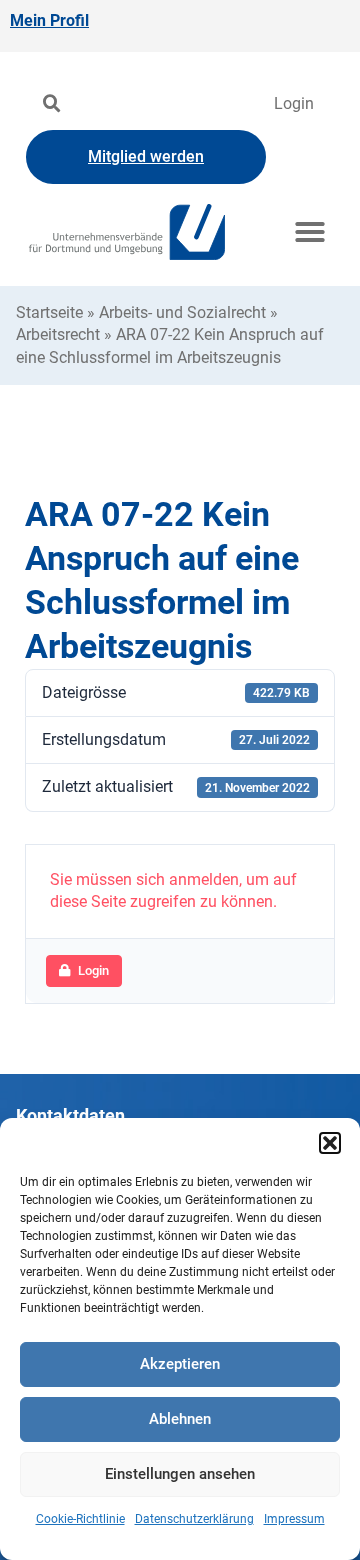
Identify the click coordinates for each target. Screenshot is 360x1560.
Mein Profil (49, 20)
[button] (330, 1143)
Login (294, 103)
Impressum (294, 1519)
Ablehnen (180, 1419)
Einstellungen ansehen (180, 1474)
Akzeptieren (180, 1364)
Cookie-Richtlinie (80, 1519)
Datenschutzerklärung (194, 1519)
